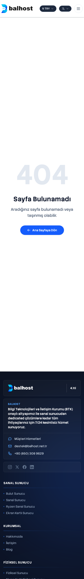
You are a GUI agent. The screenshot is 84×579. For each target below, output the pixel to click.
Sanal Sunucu (15, 500)
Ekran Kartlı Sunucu (19, 513)
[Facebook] (24, 467)
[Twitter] (17, 467)
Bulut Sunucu (15, 494)
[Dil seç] (65, 9)
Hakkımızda (14, 536)
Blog (9, 549)
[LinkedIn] (32, 467)
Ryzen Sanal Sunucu (20, 506)
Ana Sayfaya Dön (44, 230)
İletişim (11, 543)
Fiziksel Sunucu (17, 573)
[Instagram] (10, 467)
